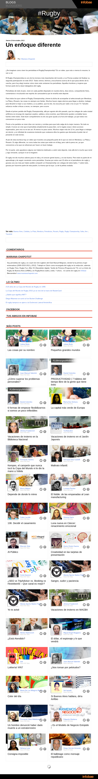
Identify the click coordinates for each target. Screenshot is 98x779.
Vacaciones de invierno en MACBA (69, 609)
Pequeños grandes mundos (65, 350)
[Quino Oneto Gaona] (56, 543)
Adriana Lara (25, 748)
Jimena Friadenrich (27, 431)
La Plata (33, 231)
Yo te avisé (13, 609)
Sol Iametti (67, 690)
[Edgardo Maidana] (56, 716)
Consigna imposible (18, 754)
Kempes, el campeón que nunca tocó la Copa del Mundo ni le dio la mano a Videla (26, 468)
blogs (11, 2)
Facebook (44, 345)
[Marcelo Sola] (13, 543)
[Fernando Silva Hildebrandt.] (13, 716)
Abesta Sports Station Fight (73, 575)
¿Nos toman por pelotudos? (65, 667)
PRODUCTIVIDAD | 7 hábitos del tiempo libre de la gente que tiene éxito (68, 382)
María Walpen (25, 488)
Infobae (83, 271)
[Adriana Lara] (13, 745)
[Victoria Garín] (56, 514)
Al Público (13, 552)
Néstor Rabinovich (27, 633)
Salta (82, 231)
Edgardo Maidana (70, 719)
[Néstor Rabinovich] (13, 630)
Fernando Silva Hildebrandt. (30, 719)
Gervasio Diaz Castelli (71, 459)
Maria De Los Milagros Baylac (31, 690)
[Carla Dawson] (13, 572)
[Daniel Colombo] (56, 370)
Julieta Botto (25, 344)
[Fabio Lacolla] (13, 514)
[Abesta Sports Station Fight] (56, 572)
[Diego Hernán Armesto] (56, 745)
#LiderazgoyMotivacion (65, 360)
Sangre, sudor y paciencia (65, 581)
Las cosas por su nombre (21, 350)
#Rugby (49, 13)
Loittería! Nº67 (15, 667)
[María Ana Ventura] (56, 399)
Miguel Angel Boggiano (72, 633)
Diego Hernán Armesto (72, 748)
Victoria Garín (68, 517)
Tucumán (9, 234)
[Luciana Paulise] (56, 486)
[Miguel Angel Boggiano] (56, 630)
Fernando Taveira (27, 459)
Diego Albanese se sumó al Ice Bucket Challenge (24, 298)
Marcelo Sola (25, 546)
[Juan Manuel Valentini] (13, 370)
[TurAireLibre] (56, 428)
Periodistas (48, 231)
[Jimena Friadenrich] (13, 428)
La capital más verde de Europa (68, 407)
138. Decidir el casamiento (22, 523)
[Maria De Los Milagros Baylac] (13, 688)
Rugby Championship (72, 231)
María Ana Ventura (70, 402)
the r (86, 231)
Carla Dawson (25, 575)
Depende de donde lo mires (22, 494)
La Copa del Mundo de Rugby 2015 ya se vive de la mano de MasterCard (34, 291)
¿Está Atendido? (16, 638)
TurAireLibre (68, 431)
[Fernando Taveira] (13, 457)
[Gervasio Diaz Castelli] (56, 457)
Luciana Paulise (69, 488)
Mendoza (40, 231)
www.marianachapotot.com (27, 273)
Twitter (41, 345)
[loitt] (13, 659)
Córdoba (26, 231)
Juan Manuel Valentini (28, 373)
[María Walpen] (13, 486)
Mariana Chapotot (28, 59)
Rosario (55, 231)
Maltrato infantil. (59, 465)
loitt (21, 661)
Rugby (61, 231)
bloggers (14, 5)
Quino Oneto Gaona (71, 546)
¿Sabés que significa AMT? (16, 295)
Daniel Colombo (69, 373)
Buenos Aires (18, 231)
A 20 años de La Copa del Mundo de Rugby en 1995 (26, 287)
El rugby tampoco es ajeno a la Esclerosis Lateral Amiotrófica (29, 302)
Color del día (14, 696)
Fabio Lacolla (25, 517)
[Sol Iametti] (56, 688)
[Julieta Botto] (13, 341)
